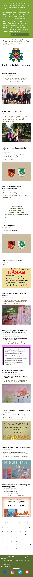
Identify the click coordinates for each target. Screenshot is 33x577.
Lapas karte (16, 568)
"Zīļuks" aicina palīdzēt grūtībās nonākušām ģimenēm (13, 371)
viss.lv (31, 576)
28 (7, 531)
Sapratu (25, 34)
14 (20, 538)
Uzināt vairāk (15, 34)
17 (2, 541)
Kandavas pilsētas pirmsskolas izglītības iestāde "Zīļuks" (15, 377)
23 (30, 541)
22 (25, 541)
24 (2, 545)
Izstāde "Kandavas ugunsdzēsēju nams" (16, 410)
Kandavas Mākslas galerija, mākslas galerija (16, 453)
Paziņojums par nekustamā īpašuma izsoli (15, 149)
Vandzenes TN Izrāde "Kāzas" (12, 260)
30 (16, 531)
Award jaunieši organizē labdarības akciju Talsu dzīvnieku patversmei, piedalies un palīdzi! (14, 332)
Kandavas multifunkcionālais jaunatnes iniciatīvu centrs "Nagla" (15, 339)
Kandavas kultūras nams (11, 264)
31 (20, 531)
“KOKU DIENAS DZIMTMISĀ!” (12, 111)
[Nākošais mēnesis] (30, 522)
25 (7, 545)
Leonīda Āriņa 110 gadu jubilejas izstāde (16, 447)
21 (20, 541)
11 (7, 538)
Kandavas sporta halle (10, 230)
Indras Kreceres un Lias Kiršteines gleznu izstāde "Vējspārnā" (16, 486)
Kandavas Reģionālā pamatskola (13, 193)
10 (2, 538)
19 (11, 541)
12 (11, 538)
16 (30, 538)
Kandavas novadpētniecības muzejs (14, 414)
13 (16, 538)
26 (11, 545)
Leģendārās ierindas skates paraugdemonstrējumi (11, 187)
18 (7, 541)
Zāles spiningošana (9, 226)
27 (2, 531)
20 (16, 541)
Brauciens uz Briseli (9, 73)
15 (25, 538)
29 (12, 531)
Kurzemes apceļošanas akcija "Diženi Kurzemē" (15, 294)
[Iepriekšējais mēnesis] (3, 522)
